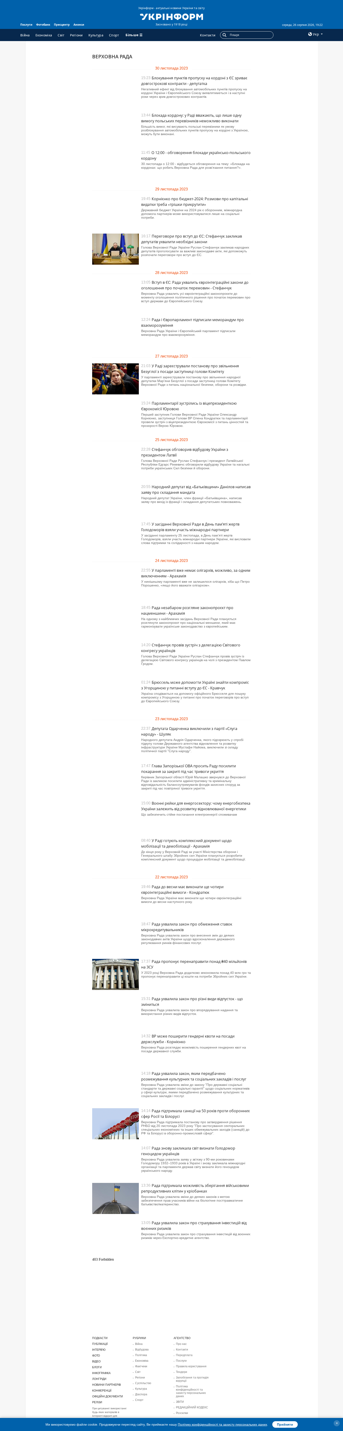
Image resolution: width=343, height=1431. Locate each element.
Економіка (43, 35)
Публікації (100, 1344)
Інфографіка (101, 1373)
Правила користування (191, 1366)
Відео (96, 1361)
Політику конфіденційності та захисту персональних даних (222, 1424)
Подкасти (100, 1338)
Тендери (181, 1372)
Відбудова (142, 1349)
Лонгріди (99, 1379)
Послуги (26, 25)
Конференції (101, 1390)
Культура (95, 35)
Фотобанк (43, 25)
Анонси (79, 25)
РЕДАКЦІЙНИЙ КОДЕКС (192, 1407)
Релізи (97, 1402)
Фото (96, 1355)
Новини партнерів (106, 1384)
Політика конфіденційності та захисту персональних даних (191, 1391)
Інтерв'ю (98, 1349)
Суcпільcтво (143, 1383)
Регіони (76, 35)
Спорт (114, 35)
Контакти (207, 35)
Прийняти (285, 1424)
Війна (25, 35)
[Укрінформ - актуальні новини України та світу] (171, 16)
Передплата (184, 1355)
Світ (61, 35)
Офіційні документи (107, 1396)
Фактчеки (141, 1366)
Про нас (181, 1344)
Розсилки (182, 1413)
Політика (141, 1355)
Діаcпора (141, 1394)
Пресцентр (62, 25)
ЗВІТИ (180, 1401)
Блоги (97, 1367)
